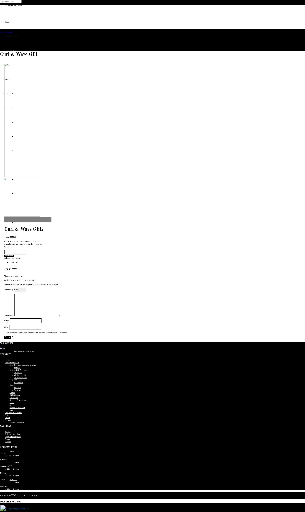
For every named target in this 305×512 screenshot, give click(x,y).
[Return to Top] (3, 510)
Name (7, 321)
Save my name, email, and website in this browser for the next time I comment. (37, 333)
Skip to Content (6, 32)
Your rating (9, 290)
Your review (9, 315)
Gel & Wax (16, 258)
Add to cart (9, 256)
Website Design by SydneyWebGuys (14, 509)
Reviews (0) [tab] (13, 262)
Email (7, 327)
